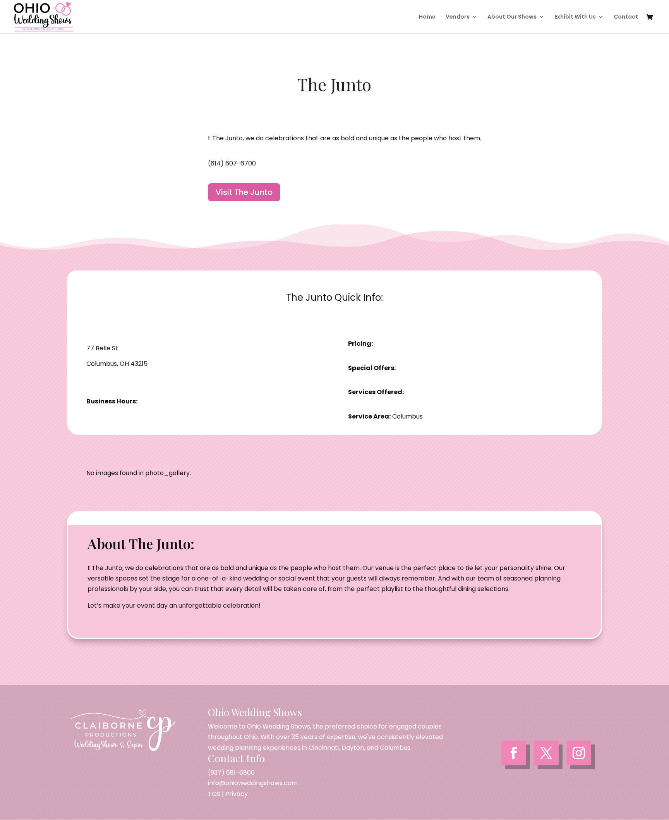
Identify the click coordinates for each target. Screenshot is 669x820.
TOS (214, 793)
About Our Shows (512, 17)
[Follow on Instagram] (578, 753)
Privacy (236, 793)
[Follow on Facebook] (513, 753)
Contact (626, 17)
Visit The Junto (244, 192)
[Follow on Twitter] (546, 753)
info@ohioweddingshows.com (253, 783)
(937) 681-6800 (231, 772)
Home (427, 17)
